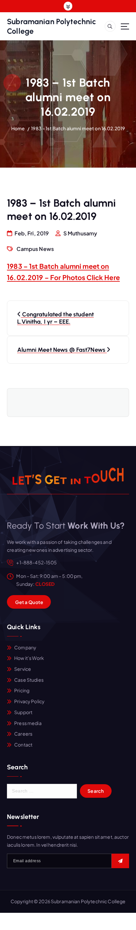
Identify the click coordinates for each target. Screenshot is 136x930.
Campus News (35, 248)
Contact (23, 745)
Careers (23, 734)
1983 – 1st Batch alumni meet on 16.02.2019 (78, 128)
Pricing (21, 690)
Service (22, 669)
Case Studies (29, 680)
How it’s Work (29, 658)
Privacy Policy (29, 701)
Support (23, 712)
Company (25, 647)
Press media (28, 723)
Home (18, 128)
